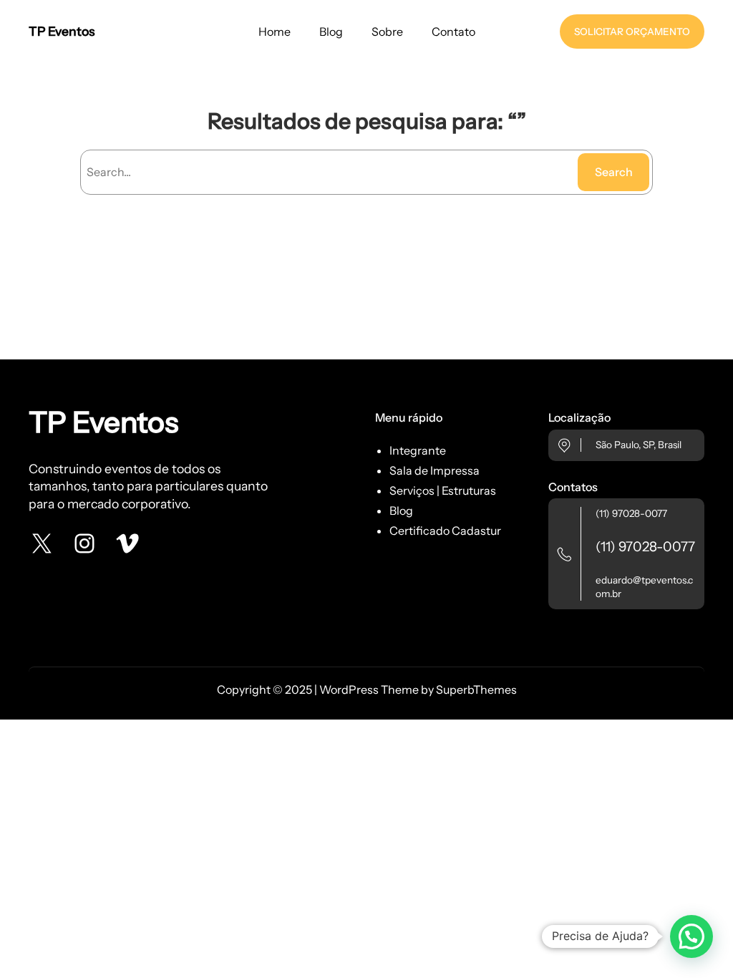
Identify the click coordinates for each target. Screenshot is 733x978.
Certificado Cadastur (445, 530)
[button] (691, 936)
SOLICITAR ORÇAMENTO (632, 31)
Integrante (417, 450)
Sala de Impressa (434, 470)
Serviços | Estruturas (442, 490)
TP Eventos (61, 31)
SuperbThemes (476, 689)
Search (614, 172)
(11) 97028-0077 (631, 513)
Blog (401, 510)
